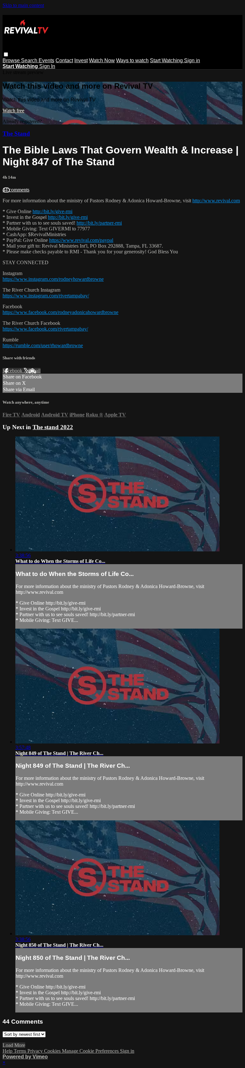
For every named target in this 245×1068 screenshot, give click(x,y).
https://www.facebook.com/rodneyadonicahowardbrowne (60, 312)
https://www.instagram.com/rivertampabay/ (46, 295)
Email (35, 370)
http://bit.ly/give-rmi (52, 211)
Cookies (53, 1051)
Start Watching (167, 60)
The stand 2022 (53, 427)
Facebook (13, 370)
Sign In (47, 66)
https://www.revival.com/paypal (81, 240)
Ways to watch (132, 60)
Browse (12, 60)
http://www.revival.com (216, 200)
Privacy (35, 1051)
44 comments (16, 189)
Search (30, 60)
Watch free (13, 110)
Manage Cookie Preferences (91, 1051)
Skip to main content (23, 5)
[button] (6, 54)
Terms (20, 1051)
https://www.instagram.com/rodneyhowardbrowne (53, 279)
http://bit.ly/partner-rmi (99, 223)
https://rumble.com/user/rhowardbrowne (43, 345)
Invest (81, 60)
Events (46, 60)
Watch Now (102, 60)
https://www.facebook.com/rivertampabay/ (45, 329)
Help (8, 1051)
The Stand (16, 133)
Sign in (192, 60)
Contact (64, 60)
